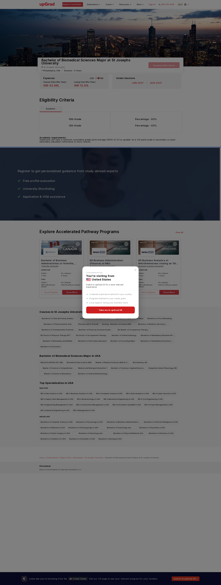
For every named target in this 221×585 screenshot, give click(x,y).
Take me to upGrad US (110, 310)
